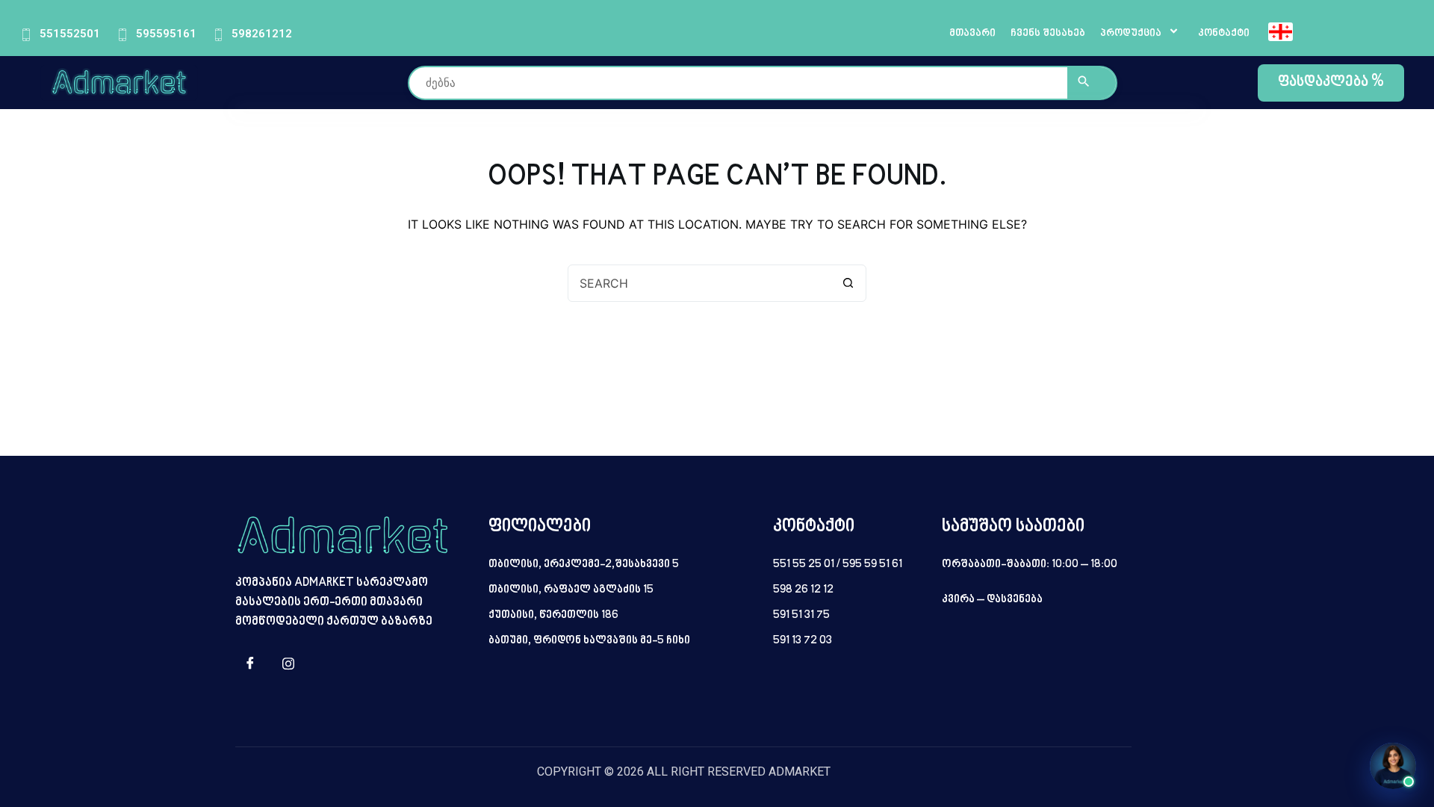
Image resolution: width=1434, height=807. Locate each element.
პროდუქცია (1130, 34)
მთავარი (972, 34)
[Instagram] (288, 664)
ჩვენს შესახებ (1048, 34)
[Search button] (848, 283)
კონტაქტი (1224, 34)
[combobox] (699, 283)
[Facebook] (250, 664)
